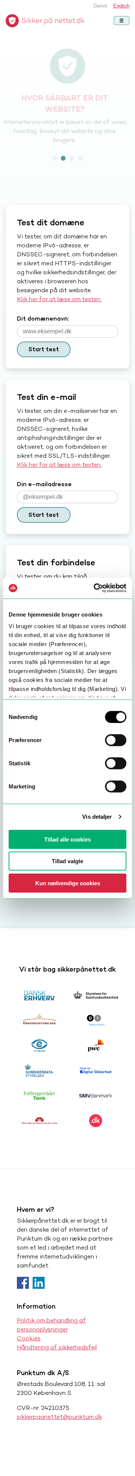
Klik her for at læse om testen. (59, 299)
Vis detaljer (97, 816)
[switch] (115, 740)
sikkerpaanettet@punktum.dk (59, 1416)
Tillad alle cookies (67, 839)
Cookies (28, 1338)
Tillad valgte (67, 861)
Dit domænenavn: (43, 318)
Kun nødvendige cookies (67, 883)
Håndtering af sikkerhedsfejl (57, 1347)
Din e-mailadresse (44, 484)
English (121, 6)
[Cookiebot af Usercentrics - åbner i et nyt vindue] (95, 588)
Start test (43, 349)
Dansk (100, 6)
